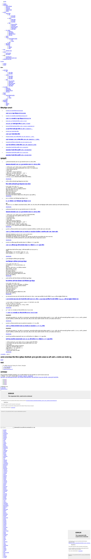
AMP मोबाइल (30, 376)
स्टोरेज (7, 37)
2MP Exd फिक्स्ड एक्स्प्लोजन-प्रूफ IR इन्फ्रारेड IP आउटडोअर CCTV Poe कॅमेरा (25, 326)
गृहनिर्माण (10, 47)
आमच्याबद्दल (5, 5)
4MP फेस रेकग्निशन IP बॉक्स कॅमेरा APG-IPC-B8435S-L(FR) (21, 144)
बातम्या (4, 52)
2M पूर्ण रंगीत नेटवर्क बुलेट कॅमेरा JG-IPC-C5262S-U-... (19, 128)
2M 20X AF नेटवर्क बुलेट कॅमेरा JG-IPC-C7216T (18, 123)
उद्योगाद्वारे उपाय (9, 50)
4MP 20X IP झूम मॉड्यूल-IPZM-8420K (16, 113)
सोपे (9, 14)
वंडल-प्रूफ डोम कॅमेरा (43, 377)
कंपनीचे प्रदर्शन (9, 9)
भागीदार (7, 11)
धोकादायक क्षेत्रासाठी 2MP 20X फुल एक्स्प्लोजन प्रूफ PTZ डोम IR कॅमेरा (23, 164)
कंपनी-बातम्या (8, 53)
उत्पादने (4, 12)
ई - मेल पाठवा (3, 387)
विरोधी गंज (10, 31)
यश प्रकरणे (8, 54)
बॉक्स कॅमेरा (13, 19)
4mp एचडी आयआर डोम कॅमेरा (11, 377)
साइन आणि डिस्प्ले (35, 377)
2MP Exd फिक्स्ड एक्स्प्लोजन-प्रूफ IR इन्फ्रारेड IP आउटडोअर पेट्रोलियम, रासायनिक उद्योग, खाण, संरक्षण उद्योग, (32, 231)
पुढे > (5, 354)
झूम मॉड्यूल (8, 43)
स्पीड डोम (10, 35)
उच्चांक (10, 18)
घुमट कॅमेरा (13, 17)
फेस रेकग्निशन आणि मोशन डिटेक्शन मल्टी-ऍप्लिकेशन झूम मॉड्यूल (20, 280)
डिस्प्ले (7, 36)
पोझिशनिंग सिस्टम (12, 34)
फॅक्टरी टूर (8, 7)
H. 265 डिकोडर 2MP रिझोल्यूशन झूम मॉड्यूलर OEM (18, 201)
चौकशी (7, 179)
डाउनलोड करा (8, 56)
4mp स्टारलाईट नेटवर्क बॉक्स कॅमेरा (24, 377)
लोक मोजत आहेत (14, 26)
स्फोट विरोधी (11, 32)
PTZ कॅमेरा (8, 30)
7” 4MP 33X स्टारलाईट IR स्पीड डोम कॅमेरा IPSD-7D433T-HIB (21, 312)
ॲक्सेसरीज (8, 44)
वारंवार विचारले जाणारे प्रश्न (11, 58)
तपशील (10, 179)
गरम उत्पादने (20, 376)
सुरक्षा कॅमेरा (3, 377)
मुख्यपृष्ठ (4, 3)
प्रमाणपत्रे (8, 8)
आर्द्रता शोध (13, 25)
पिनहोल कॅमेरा (13, 28)
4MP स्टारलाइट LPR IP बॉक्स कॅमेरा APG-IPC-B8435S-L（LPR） (23, 139)
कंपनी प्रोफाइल (9, 6)
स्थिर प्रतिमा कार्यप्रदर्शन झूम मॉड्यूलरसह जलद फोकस (18, 184)
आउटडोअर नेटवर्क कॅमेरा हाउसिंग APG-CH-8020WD (18, 150)
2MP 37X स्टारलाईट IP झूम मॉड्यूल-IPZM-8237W (18, 118)
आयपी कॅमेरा (8, 13)
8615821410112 (4, 389)
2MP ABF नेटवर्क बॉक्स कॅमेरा (13, 134)
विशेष (10, 23)
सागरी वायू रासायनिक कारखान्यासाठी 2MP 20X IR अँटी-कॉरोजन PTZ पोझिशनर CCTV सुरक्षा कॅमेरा (29, 339)
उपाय (4, 49)
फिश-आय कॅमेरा (14, 24)
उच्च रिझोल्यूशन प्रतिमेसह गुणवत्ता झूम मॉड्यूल (16, 261)
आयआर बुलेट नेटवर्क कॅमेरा (53, 377)
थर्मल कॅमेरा (13, 29)
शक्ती (10, 48)
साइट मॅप (25, 376)
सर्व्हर (10, 42)
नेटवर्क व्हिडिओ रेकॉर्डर (13, 38)
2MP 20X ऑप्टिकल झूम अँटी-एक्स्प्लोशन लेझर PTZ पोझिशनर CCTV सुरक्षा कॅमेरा (25, 245)
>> (6, 354)
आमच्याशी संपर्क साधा (7, 59)
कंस (9, 46)
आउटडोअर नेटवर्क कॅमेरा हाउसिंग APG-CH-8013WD (18, 155)
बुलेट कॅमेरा (13, 15)
